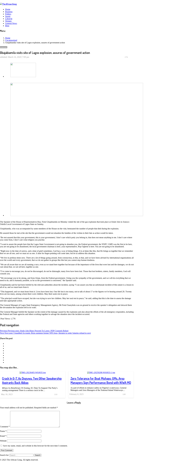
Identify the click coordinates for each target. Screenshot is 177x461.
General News (11, 23)
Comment (5, 426)
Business (8, 12)
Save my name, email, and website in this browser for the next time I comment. (35, 446)
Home (7, 9)
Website (3, 441)
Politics (8, 14)
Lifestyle (8, 19)
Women (8, 21)
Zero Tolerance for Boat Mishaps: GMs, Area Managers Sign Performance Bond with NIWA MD (100, 380)
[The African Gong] (8, 4)
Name (3, 431)
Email (3, 436)
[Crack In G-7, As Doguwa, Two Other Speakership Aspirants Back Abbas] (33, 372)
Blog (7, 26)
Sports (7, 16)
